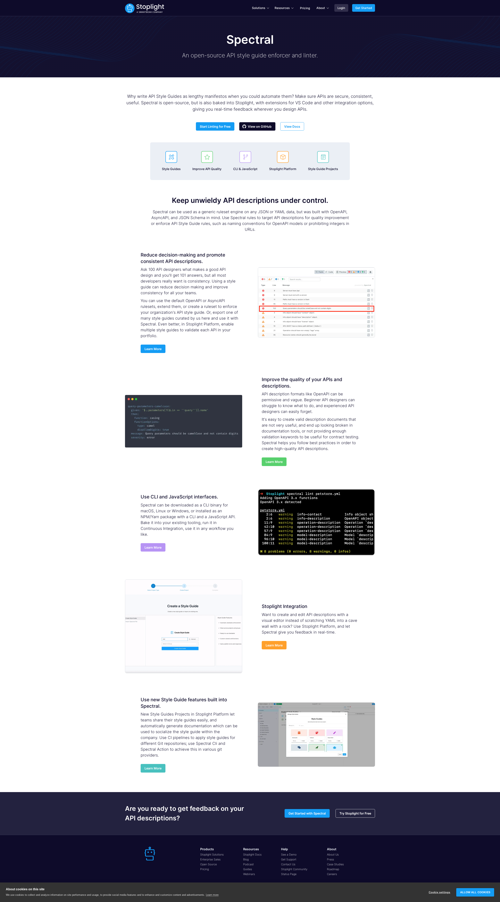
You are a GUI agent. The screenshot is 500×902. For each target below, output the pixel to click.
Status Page (288, 874)
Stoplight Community (294, 869)
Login (341, 8)
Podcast (248, 864)
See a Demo (288, 854)
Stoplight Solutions (212, 854)
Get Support (288, 859)
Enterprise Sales (210, 859)
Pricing (305, 8)
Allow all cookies (475, 892)
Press (330, 859)
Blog (246, 859)
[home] (144, 8)
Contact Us (288, 864)
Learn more (212, 894)
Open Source (208, 864)
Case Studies (335, 864)
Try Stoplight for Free (355, 813)
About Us (333, 854)
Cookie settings (439, 892)
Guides (247, 869)
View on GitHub (256, 126)
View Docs (292, 126)
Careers (332, 874)
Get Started (363, 8)
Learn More (153, 349)
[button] (260, 8)
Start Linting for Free (215, 126)
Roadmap (333, 869)
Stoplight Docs (252, 854)
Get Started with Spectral (307, 813)
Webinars (249, 874)
